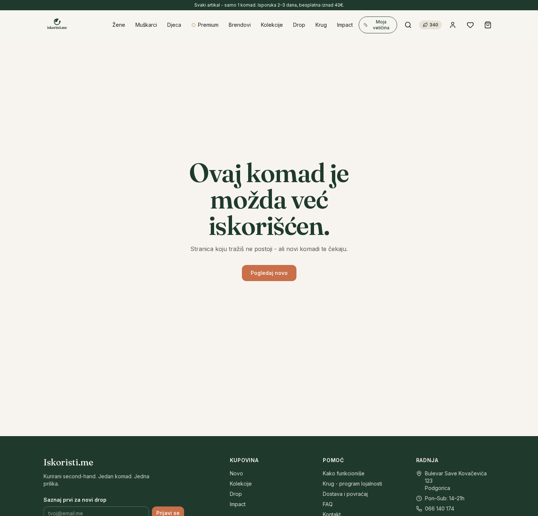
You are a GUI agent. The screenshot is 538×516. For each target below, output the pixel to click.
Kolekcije (241, 483)
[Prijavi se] (452, 25)
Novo (236, 473)
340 (433, 24)
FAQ (328, 504)
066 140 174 (439, 508)
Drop (236, 494)
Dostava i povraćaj (345, 494)
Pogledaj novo (269, 273)
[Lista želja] (470, 25)
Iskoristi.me (68, 462)
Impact (238, 504)
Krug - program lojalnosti (352, 483)
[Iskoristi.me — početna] (57, 25)
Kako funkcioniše (344, 473)
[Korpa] (487, 25)
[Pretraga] (408, 25)
